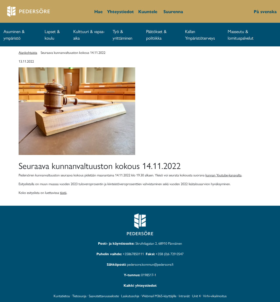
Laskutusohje (130, 295)
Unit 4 (196, 295)
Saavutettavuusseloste (104, 295)
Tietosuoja (79, 295)
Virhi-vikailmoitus (215, 295)
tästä (63, 192)
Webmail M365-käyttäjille (159, 295)
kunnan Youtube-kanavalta (223, 174)
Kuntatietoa (62, 295)
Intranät (184, 295)
